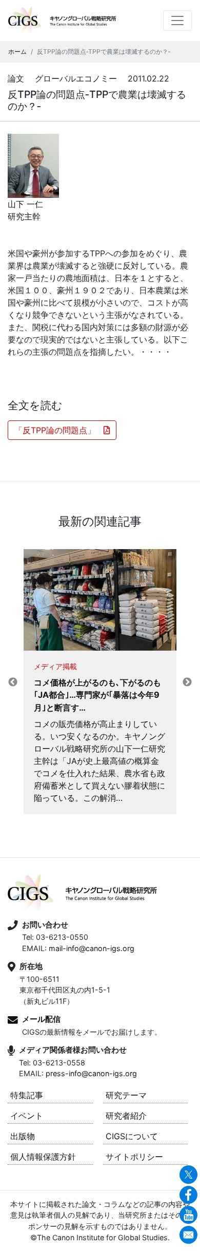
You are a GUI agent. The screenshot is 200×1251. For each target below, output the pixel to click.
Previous (13, 682)
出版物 (22, 1136)
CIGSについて (132, 1136)
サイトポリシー (134, 1157)
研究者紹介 (126, 1116)
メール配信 (41, 1019)
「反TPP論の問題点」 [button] (59, 430)
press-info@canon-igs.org (91, 1073)
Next (187, 682)
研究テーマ (126, 1095)
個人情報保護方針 (43, 1157)
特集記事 (26, 1095)
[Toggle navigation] (177, 20)
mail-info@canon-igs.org (91, 948)
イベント (26, 1116)
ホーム (17, 51)
